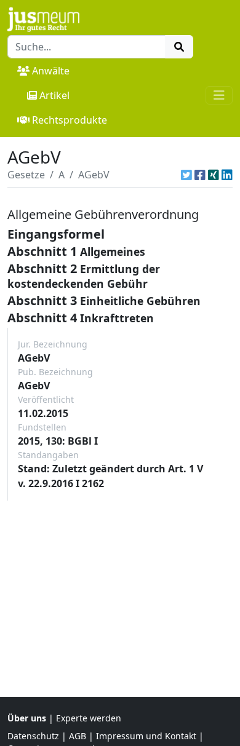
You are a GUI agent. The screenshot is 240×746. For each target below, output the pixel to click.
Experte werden (88, 718)
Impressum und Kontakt (146, 736)
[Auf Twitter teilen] (186, 174)
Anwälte (51, 70)
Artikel (54, 95)
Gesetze (26, 174)
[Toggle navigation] (219, 95)
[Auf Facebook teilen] (200, 174)
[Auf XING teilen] (213, 174)
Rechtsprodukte (69, 120)
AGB (77, 736)
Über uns (26, 718)
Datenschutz (33, 736)
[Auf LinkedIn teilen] (227, 174)
